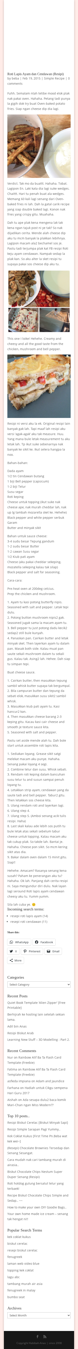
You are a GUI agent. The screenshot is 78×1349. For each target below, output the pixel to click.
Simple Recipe (54, 78)
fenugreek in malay (21, 1290)
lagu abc (13, 1277)
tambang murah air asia (24, 1284)
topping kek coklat (20, 1270)
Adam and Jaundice (50, 1081)
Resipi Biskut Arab (20, 1033)
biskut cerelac (17, 1243)
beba (15, 78)
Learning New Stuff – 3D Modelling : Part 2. (38, 1039)
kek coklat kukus (19, 1237)
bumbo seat (16, 1297)
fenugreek (14, 1257)
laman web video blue (23, 1263)
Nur (10, 1057)
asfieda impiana (19, 1081)
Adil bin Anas (17, 1026)
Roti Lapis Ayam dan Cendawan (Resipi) (35, 74)
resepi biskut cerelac (22, 1250)
